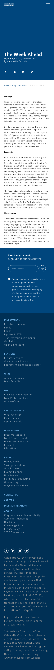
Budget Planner (13, 472)
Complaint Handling (16, 519)
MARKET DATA (12, 431)
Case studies (11, 418)
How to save (11, 475)
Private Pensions (13, 358)
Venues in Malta (13, 421)
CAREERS (9, 500)
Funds (7, 328)
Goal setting (11, 482)
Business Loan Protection (18, 394)
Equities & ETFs (13, 334)
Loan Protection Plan (16, 398)
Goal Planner (11, 468)
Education (10, 448)
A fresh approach (14, 378)
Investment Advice (15, 324)
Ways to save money (16, 485)
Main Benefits (12, 381)
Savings (9, 458)
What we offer (12, 415)
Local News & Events (16, 438)
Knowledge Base (13, 525)
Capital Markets (14, 411)
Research (9, 445)
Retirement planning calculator (22, 365)
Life (6, 391)
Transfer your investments (19, 338)
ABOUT (8, 511)
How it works (12, 461)
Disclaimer (10, 522)
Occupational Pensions (17, 361)
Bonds (7, 331)
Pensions (9, 354)
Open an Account (14, 345)
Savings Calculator (15, 465)
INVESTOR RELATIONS (16, 506)
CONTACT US (11, 495)
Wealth (8, 374)
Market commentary (16, 441)
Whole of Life (12, 401)
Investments (12, 320)
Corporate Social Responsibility (22, 515)
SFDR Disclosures (14, 532)
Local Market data (14, 435)
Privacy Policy (12, 529)
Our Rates (10, 341)
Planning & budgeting (17, 479)
